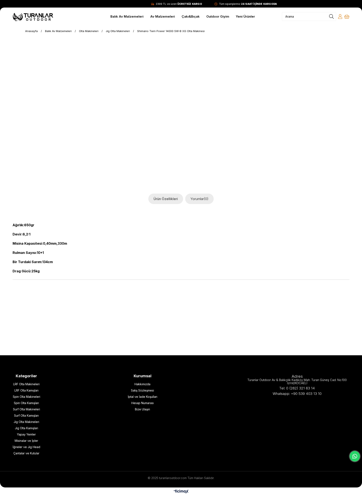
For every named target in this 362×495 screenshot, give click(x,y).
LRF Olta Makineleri (26, 384)
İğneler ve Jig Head (26, 447)
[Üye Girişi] (340, 16)
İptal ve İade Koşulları (142, 396)
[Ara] (331, 16)
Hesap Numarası (142, 403)
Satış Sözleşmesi (142, 390)
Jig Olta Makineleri (26, 422)
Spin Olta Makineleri (26, 396)
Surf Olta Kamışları (26, 415)
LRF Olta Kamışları (26, 390)
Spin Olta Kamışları (26, 403)
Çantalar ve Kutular (26, 453)
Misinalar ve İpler (26, 440)
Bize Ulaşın (142, 409)
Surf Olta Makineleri (26, 409)
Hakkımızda (142, 384)
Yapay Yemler (26, 434)
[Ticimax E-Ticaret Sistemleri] (181, 492)
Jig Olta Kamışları (26, 428)
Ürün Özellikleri (166, 199)
